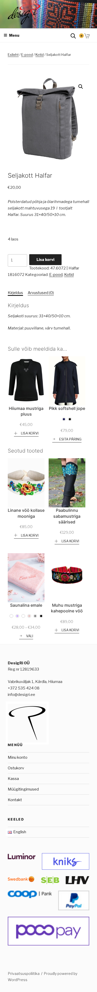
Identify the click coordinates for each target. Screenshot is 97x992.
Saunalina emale (26, 605)
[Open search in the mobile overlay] (73, 35)
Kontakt (15, 800)
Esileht (13, 54)
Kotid (39, 54)
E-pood (27, 54)
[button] (80, 86)
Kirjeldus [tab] (15, 292)
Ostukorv (16, 768)
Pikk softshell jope (67, 408)
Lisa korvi (45, 259)
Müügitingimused (23, 789)
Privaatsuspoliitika (24, 973)
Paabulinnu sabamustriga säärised (66, 516)
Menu (14, 35)
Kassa (13, 778)
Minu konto (17, 757)
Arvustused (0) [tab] (41, 292)
